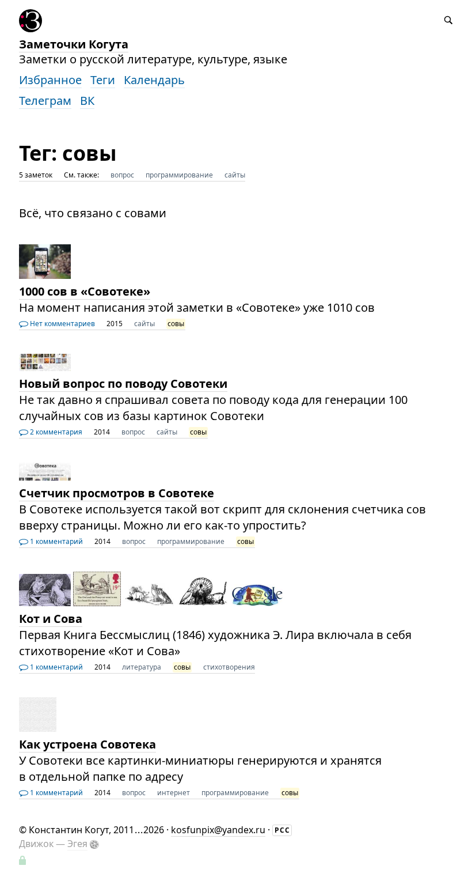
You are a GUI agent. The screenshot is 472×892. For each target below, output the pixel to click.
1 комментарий (55, 541)
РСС (282, 830)
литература (141, 667)
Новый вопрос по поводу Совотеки (123, 383)
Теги (102, 80)
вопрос (122, 175)
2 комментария (55, 432)
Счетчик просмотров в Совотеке (116, 493)
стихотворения (229, 667)
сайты (234, 175)
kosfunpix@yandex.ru (218, 829)
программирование (179, 175)
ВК (87, 100)
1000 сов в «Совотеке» (84, 291)
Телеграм (45, 100)
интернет (173, 792)
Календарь (154, 80)
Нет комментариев (61, 323)
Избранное (50, 80)
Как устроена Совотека (87, 744)
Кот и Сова (50, 618)
